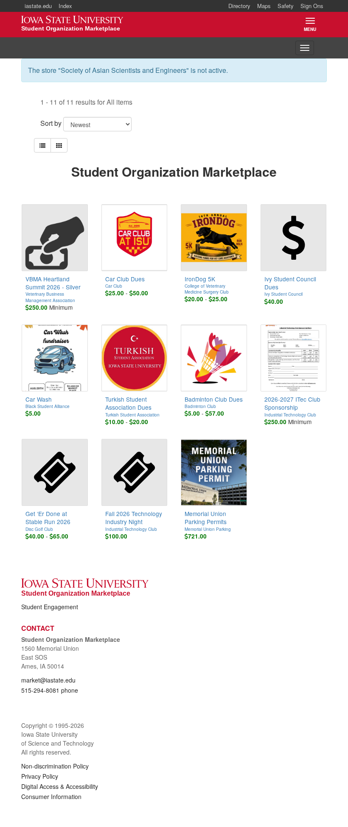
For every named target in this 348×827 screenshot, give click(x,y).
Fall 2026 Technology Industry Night (133, 517)
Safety (286, 6)
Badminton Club (200, 406)
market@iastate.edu (48, 680)
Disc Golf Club (39, 529)
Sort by (51, 123)
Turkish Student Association (132, 415)
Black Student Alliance (47, 406)
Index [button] (65, 6)
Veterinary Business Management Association (50, 297)
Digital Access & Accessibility (59, 786)
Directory (239, 6)
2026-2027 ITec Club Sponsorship (292, 403)
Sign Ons (311, 6)
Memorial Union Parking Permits (206, 517)
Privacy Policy (39, 776)
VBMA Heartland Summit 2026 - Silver (53, 283)
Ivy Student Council (283, 294)
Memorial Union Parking (208, 529)
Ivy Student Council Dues (290, 283)
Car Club (113, 286)
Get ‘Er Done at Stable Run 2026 (47, 517)
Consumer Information (51, 796)
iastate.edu (38, 6)
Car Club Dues (125, 279)
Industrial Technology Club (290, 415)
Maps (264, 6)
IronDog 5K (200, 279)
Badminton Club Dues (214, 399)
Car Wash (38, 399)
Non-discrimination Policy (55, 766)
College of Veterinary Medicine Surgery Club (207, 289)
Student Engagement (49, 606)
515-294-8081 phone (49, 690)
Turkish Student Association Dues (128, 403)
